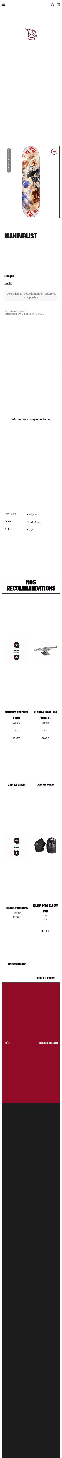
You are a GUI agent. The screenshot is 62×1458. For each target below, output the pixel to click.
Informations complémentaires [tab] (31, 419)
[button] (54, 152)
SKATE (41, 314)
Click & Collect (45, 1043)
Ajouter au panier (17, 964)
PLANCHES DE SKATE (26, 314)
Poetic (8, 283)
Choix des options (17, 785)
